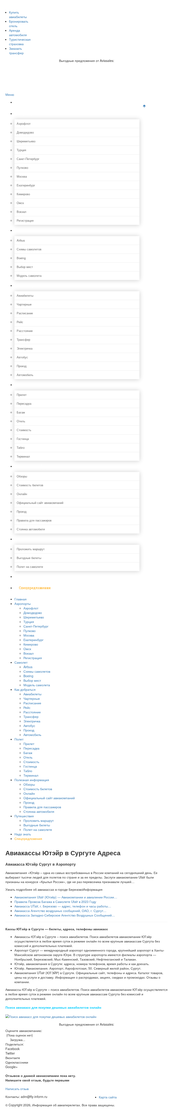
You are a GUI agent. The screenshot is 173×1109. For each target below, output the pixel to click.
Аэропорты (28, 113)
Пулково (22, 167)
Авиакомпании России (29, 2)
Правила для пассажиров (34, 520)
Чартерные (24, 304)
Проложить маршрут (31, 549)
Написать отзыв (17, 1088)
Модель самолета (29, 275)
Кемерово (23, 194)
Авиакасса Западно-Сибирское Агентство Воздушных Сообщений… (64, 915)
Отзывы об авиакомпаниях (32, 7)
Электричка (24, 348)
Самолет (26, 230)
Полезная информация (38, 466)
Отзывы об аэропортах (30, 12)
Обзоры (22, 476)
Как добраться (31, 285)
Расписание (25, 313)
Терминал (23, 456)
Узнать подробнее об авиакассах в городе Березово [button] (44, 889)
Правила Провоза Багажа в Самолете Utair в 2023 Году (55, 901)
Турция (21, 150)
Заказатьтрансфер (16, 50)
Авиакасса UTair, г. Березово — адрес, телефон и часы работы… (62, 906)
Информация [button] (92, 889)
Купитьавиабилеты (18, 14)
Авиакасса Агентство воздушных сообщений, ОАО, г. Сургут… (60, 910)
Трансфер (23, 339)
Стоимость (24, 430)
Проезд (22, 366)
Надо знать (28, 576)
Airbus (21, 240)
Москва (22, 176)
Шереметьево (26, 141)
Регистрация (25, 220)
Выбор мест (25, 267)
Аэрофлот (24, 123)
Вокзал (21, 211)
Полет (24, 385)
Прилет (22, 394)
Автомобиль (25, 375)
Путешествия (30, 539)
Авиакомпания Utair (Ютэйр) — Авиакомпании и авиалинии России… (65, 897)
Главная (26, 102)
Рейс (20, 322)
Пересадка (24, 403)
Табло (21, 447)
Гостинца (23, 439)
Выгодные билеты (29, 558)
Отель (21, 421)
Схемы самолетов (29, 249)
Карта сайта (108, 1097)
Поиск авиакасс (25, 26)
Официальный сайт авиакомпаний (40, 502)
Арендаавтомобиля (18, 32)
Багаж (21, 412)
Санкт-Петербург (28, 159)
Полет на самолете (30, 566)
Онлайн (22, 494)
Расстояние (25, 331)
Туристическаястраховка (20, 41)
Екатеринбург (26, 185)
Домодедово (25, 132)
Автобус (22, 357)
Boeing (21, 258)
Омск (20, 203)
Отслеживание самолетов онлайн (37, 16)
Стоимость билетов (30, 485)
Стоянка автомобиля (31, 529)
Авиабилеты (25, 295)
